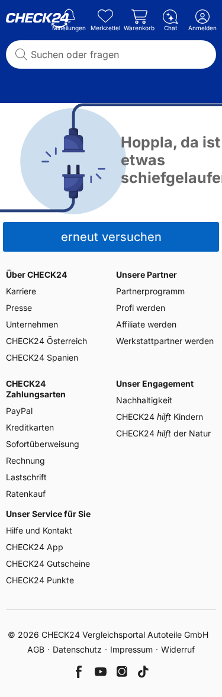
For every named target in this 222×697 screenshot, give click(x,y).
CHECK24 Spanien (42, 357)
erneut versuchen (111, 237)
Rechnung (25, 460)
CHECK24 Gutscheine (48, 563)
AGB (35, 649)
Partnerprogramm (150, 291)
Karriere (21, 291)
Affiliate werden (146, 324)
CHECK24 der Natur (163, 433)
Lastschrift (26, 477)
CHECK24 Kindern (159, 417)
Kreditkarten (30, 427)
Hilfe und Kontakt (39, 530)
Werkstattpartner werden (165, 341)
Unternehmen (32, 324)
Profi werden (140, 308)
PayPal (19, 411)
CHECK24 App (34, 547)
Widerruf (178, 649)
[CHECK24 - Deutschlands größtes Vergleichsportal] (37, 20)
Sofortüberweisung (42, 444)
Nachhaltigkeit (144, 400)
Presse (19, 308)
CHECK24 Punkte (40, 580)
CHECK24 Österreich (46, 341)
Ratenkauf (26, 494)
